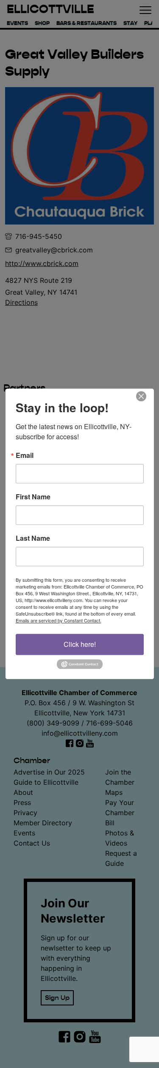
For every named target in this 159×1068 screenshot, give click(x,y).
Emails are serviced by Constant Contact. (58, 620)
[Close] (146, 396)
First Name (33, 496)
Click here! (80, 644)
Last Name (33, 538)
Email (24, 455)
